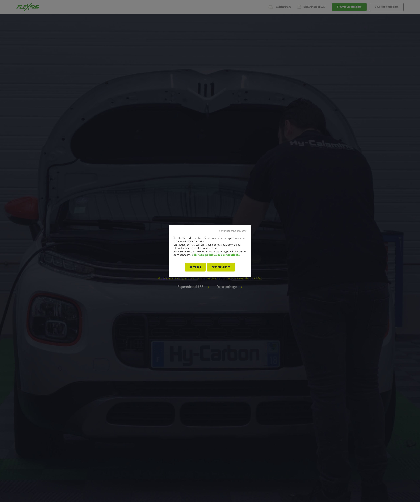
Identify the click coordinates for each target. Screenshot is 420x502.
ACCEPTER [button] (195, 267)
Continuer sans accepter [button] (232, 231)
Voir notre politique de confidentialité (216, 255)
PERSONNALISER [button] (221, 267)
